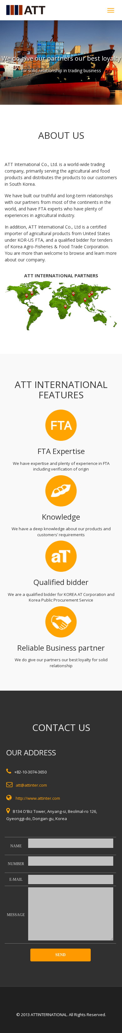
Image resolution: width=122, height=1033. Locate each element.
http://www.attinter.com (38, 798)
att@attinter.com (31, 785)
